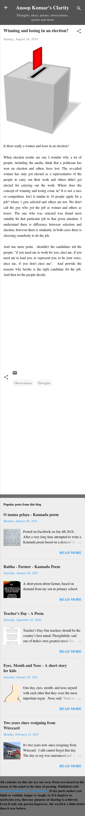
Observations (23, 383)
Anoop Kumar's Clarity (42, 7)
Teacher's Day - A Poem (23, 613)
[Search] (79, 9)
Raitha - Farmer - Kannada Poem (31, 566)
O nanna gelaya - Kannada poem (31, 514)
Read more (71, 552)
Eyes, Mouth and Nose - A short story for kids (35, 668)
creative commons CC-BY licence (24, 791)
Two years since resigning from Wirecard (29, 725)
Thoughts (44, 383)
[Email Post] (14, 374)
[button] (79, 31)
